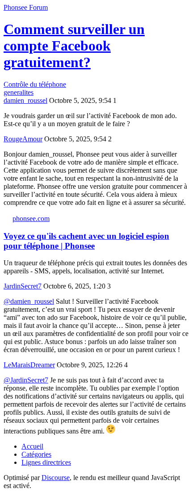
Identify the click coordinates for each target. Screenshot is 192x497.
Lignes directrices (46, 462)
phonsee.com (31, 218)
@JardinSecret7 (26, 380)
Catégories (36, 454)
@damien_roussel (29, 301)
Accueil (32, 446)
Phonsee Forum (26, 7)
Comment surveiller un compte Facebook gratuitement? (74, 45)
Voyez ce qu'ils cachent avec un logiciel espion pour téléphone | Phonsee (86, 241)
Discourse (56, 477)
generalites (18, 92)
